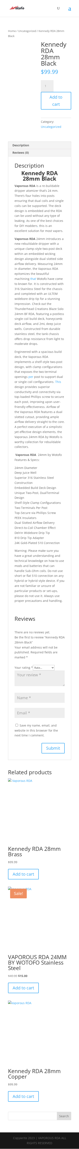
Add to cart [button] (23, 874)
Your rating (24, 668)
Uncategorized (27, 31)
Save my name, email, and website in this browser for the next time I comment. (36, 730)
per (30, 377)
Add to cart (56, 100)
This (58, 382)
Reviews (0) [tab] (20, 153)
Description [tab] (20, 145)
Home (12, 31)
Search (64, 1116)
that (33, 279)
